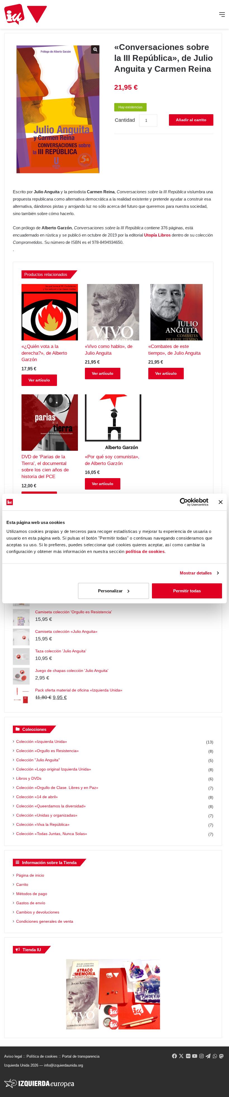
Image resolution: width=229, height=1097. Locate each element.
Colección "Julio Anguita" (38, 760)
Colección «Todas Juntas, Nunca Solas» (51, 833)
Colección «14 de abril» (37, 797)
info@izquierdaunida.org (63, 1065)
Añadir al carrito (191, 120)
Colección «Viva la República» (43, 824)
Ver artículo (39, 380)
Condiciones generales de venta (44, 921)
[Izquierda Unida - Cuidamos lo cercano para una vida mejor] (25, 14)
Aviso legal (13, 1056)
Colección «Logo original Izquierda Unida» (53, 769)
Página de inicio (30, 875)
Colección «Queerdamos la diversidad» (51, 806)
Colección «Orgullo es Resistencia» (47, 750)
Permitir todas (187, 590)
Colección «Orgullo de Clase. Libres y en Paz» (57, 787)
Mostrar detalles (196, 573)
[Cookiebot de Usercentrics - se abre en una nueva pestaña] (183, 502)
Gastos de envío (30, 903)
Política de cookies (42, 1056)
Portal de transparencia (80, 1056)
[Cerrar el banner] (221, 502)
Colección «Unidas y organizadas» (46, 815)
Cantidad (125, 120)
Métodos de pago (31, 893)
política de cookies (145, 551)
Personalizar (110, 590)
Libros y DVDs (28, 778)
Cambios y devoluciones (37, 912)
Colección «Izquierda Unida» (41, 741)
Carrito (22, 884)
